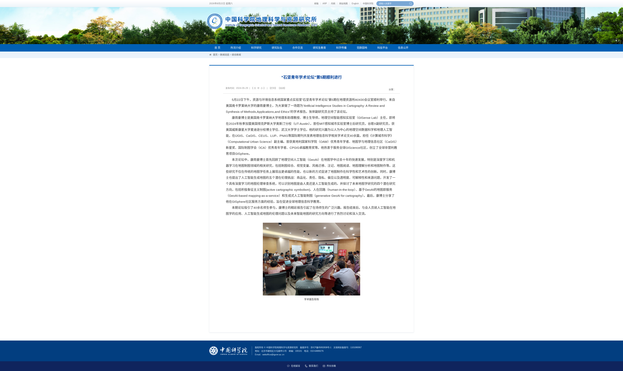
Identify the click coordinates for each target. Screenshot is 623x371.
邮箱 (316, 3)
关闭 (282, 88)
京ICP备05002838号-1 (321, 347)
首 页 (217, 47)
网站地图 (343, 3)
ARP (325, 3)
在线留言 (295, 366)
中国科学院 (368, 3)
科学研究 (256, 47)
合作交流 (297, 47)
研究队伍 (277, 47)
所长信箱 (331, 366)
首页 (215, 54)
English (355, 3)
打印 (273, 88)
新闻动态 (224, 54)
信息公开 (403, 47)
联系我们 (313, 366)
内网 (333, 3)
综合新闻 (236, 54)
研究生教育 (319, 47)
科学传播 (341, 47)
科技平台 (382, 47)
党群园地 (362, 47)
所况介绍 (236, 47)
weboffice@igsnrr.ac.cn (273, 354)
